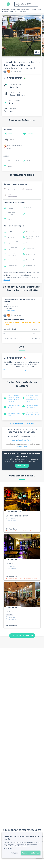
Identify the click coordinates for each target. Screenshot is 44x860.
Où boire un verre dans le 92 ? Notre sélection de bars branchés (14, 398)
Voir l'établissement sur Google (15, 370)
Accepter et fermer (31, 853)
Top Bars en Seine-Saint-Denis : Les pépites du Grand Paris (32, 398)
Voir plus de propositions (22, 635)
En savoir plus (8, 848)
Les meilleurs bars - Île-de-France (32, 406)
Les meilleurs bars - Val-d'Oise (14, 414)
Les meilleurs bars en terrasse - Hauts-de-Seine (32, 414)
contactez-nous (22, 446)
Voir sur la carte (9, 311)
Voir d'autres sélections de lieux (22, 423)
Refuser (14, 853)
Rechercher (22, 466)
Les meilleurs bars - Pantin (22, 440)
